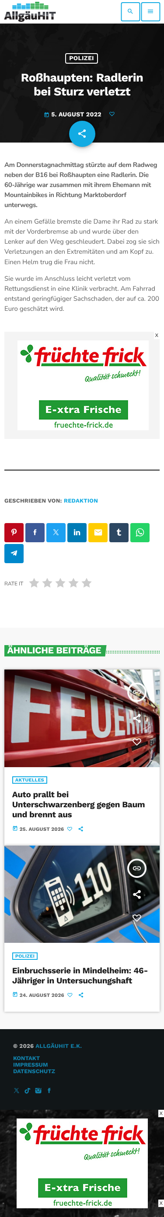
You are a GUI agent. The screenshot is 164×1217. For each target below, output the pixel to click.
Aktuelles (29, 780)
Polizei (81, 58)
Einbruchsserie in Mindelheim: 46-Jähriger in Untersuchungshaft (80, 975)
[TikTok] (27, 1091)
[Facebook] (49, 1091)
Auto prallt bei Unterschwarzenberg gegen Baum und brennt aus (78, 804)
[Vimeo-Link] (30, 12)
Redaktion (81, 501)
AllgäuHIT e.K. (58, 1046)
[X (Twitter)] (16, 1091)
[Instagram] (38, 1091)
